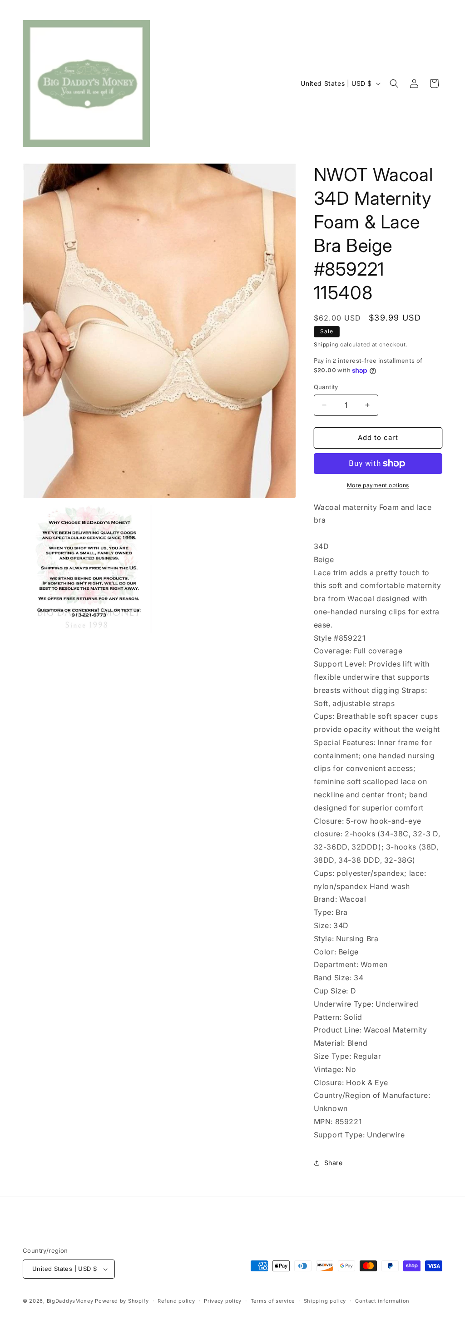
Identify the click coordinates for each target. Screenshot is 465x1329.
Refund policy (176, 1301)
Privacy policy (223, 1301)
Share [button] (333, 1162)
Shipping (326, 344)
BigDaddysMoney (70, 1301)
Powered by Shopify (122, 1301)
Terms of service (273, 1301)
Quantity (326, 386)
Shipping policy (325, 1301)
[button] (394, 84)
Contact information (382, 1301)
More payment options (378, 485)
